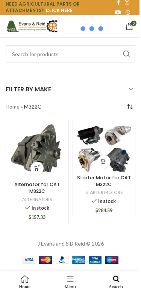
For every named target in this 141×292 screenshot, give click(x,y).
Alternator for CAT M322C (37, 187)
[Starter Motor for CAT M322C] (104, 147)
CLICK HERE (59, 10)
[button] (37, 168)
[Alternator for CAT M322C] (37, 151)
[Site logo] (32, 25)
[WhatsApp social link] (127, 12)
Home (13, 106)
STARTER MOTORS (104, 192)
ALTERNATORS (37, 199)
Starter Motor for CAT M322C (104, 181)
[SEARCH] (126, 54)
